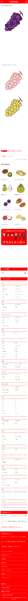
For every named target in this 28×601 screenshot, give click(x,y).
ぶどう (20, 150)
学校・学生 (17, 420)
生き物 (3, 446)
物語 (16, 469)
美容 (16, 348)
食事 (3, 361)
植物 (3, 449)
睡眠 (3, 348)
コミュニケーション (6, 314)
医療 (3, 301)
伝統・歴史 (4, 472)
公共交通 (17, 387)
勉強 (3, 423)
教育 (3, 418)
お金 (3, 345)
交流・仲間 (17, 289)
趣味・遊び (4, 374)
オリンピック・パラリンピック (20, 493)
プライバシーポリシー (6, 570)
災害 (3, 356)
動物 (16, 449)
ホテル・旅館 (18, 436)
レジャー (4, 371)
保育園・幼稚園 (5, 420)
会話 (3, 322)
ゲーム (3, 379)
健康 (3, 304)
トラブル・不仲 (5, 325)
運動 (3, 489)
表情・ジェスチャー (6, 317)
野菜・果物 (5, 150)
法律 (3, 297)
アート (3, 426)
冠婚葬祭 (4, 462)
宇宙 (3, 410)
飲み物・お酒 (5, 364)
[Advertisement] (14, 50)
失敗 (16, 356)
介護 (16, 307)
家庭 (3, 330)
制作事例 (3, 559)
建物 (3, 436)
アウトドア (17, 374)
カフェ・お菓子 (18, 364)
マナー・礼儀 (5, 294)
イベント (4, 456)
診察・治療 (4, 307)
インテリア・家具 (5, 485)
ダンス (3, 496)
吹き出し (17, 320)
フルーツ (15, 150)
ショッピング (18, 345)
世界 (3, 466)
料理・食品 (4, 366)
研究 (16, 423)
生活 (3, 340)
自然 (3, 397)
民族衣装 (4, 469)
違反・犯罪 (4, 289)
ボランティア (18, 297)
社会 (3, 283)
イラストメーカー (5, 577)
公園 (16, 439)
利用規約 (3, 562)
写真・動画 (17, 379)
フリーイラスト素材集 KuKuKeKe (15, 597)
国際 (16, 472)
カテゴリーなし (5, 506)
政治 (3, 291)
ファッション (18, 479)
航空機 (16, 389)
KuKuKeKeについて (5, 555)
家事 (16, 351)
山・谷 (3, 413)
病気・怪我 (17, 304)
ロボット (4, 479)
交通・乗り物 (5, 384)
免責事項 (3, 574)
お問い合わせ (4, 566)
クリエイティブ (18, 294)
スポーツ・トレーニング (7, 492)
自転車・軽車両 (5, 389)
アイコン (17, 322)
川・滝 (16, 413)
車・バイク (4, 387)
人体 (3, 310)
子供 (3, 335)
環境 (16, 343)
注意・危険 (17, 317)
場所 (3, 430)
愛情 (3, 320)
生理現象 (4, 351)
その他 (3, 501)
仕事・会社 (17, 286)
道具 (3, 482)
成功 (3, 343)
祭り (3, 459)
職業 (3, 286)
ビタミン (10, 150)
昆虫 (3, 452)
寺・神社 (4, 439)
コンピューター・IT (19, 291)
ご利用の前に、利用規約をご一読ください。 (11, 527)
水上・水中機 (5, 392)
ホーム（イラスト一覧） (6, 551)
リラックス (4, 354)
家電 (16, 482)
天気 (3, 399)
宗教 (16, 354)
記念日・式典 (18, 459)
